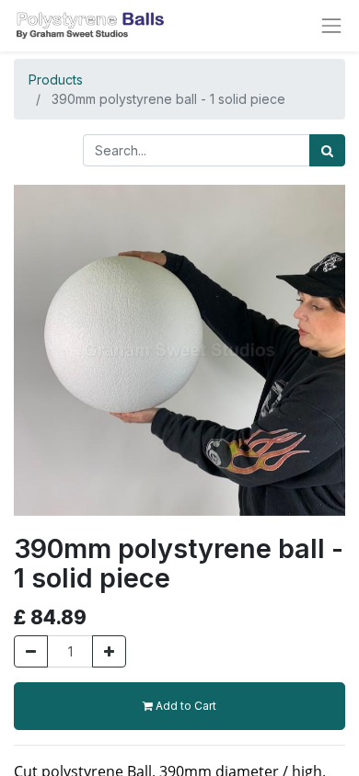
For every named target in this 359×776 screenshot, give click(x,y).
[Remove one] (31, 651)
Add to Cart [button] (184, 706)
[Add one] (109, 651)
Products (56, 79)
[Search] (327, 150)
